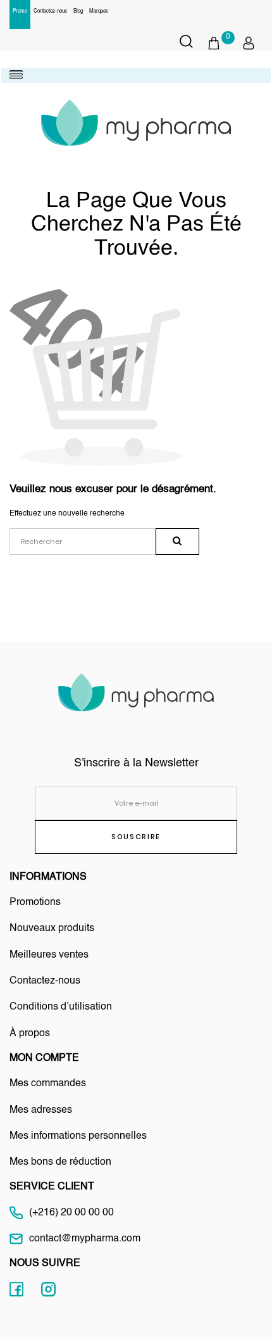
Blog (78, 11)
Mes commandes (47, 1084)
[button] (220, 43)
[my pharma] (136, 122)
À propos (29, 1034)
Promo (20, 11)
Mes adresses (40, 1110)
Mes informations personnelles (78, 1136)
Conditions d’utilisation (60, 1007)
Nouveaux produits (51, 928)
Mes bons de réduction (60, 1162)
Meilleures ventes (49, 955)
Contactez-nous (50, 11)
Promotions (35, 902)
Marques (98, 11)
